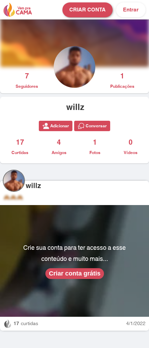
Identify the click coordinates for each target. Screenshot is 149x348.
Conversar (96, 126)
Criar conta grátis (74, 273)
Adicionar (59, 126)
